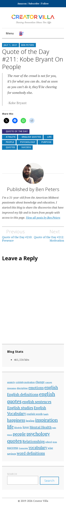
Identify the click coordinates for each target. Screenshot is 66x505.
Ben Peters (27, 45)
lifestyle (18, 427)
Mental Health (41, 427)
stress (55, 442)
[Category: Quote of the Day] (47, 33)
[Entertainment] (41, 33)
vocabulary (38, 447)
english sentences (36, 401)
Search (12, 474)
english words (35, 414)
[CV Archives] (57, 33)
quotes (10, 147)
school (48, 441)
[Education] (36, 33)
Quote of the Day (17, 131)
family (46, 414)
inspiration (46, 420)
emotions (36, 387)
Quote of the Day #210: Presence (17, 235)
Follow (45, 3)
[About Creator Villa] (62, 33)
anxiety (11, 382)
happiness (16, 420)
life (49, 136)
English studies (20, 407)
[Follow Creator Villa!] (26, 33)
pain (54, 427)
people (10, 142)
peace (9, 434)
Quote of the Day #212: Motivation (49, 235)
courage (48, 382)
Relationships (34, 441)
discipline (22, 388)
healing (30, 420)
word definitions (31, 453)
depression (11, 388)
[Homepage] (21, 33)
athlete (11, 136)
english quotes (31, 136)
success (26, 147)
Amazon (22, 3)
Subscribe (33, 3)
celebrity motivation (25, 382)
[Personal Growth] (31, 33)
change (40, 382)
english (51, 387)
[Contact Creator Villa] (52, 33)
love (26, 427)
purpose (46, 142)
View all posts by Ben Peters (43, 217)
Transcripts (23, 448)
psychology (27, 142)
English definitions (22, 394)
